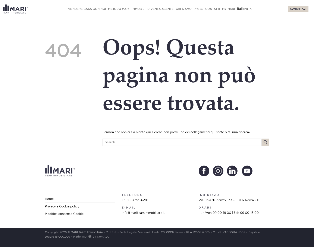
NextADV (103, 236)
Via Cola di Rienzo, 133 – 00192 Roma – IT (229, 200)
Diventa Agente (160, 8)
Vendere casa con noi (87, 8)
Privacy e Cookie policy (62, 206)
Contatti (212, 8)
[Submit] (265, 142)
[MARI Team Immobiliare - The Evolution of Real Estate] (15, 9)
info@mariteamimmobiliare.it (143, 212)
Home (49, 198)
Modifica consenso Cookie (64, 213)
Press (198, 8)
